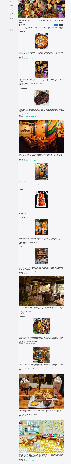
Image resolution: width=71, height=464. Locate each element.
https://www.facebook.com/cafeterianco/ (30, 86)
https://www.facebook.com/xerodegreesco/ (30, 244)
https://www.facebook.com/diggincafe (30, 460)
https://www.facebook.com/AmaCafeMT (30, 314)
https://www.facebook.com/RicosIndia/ (30, 273)
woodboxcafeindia (25, 335)
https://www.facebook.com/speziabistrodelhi (31, 370)
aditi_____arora (24, 107)
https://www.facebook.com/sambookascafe (30, 416)
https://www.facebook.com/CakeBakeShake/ (31, 116)
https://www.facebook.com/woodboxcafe (30, 343)
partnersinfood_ (24, 181)
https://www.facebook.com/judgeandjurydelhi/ (31, 58)
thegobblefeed (24, 50)
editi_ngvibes (24, 265)
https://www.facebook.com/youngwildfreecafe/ (31, 160)
